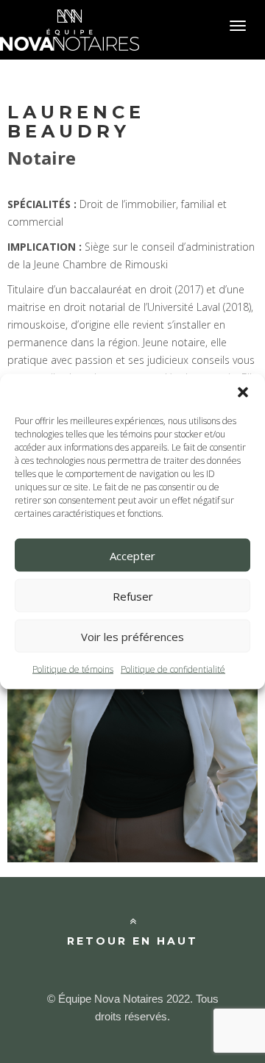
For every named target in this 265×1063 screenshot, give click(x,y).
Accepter (132, 555)
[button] (243, 392)
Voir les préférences (132, 636)
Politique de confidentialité (173, 669)
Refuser (133, 595)
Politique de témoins (72, 669)
